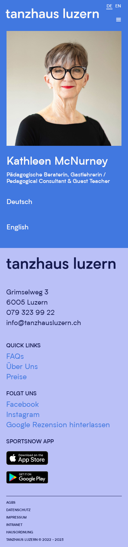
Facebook (22, 405)
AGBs (11, 503)
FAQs (15, 357)
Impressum (16, 517)
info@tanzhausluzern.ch (43, 323)
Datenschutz (18, 510)
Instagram (23, 415)
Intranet (14, 525)
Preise (16, 377)
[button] (118, 20)
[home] (52, 13)
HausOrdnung (19, 532)
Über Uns (22, 367)
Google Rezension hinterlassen (58, 425)
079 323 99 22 (30, 313)
